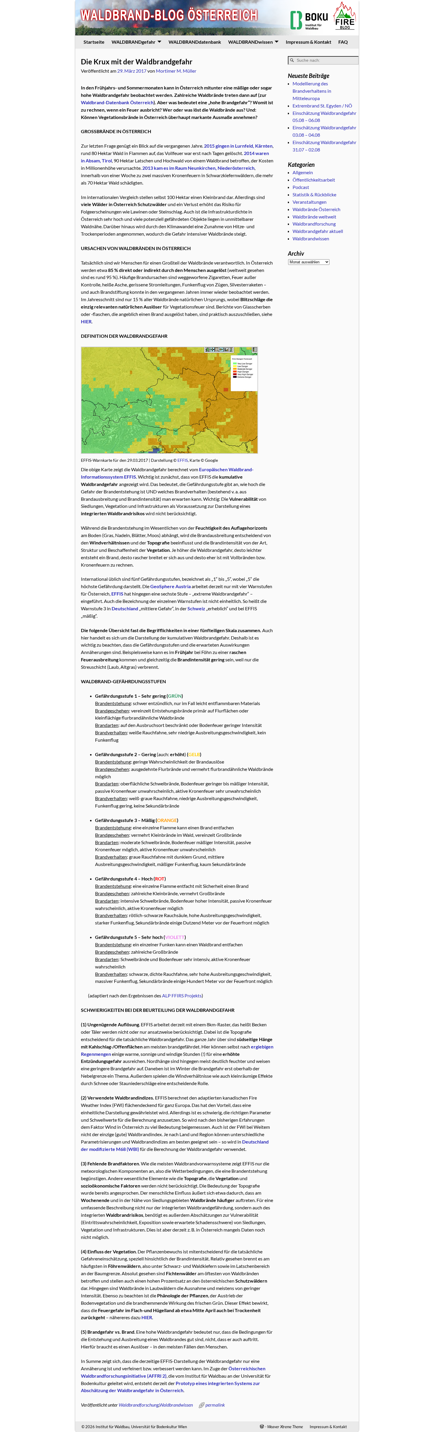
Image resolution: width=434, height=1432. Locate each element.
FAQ (343, 42)
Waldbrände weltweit (314, 216)
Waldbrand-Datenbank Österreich (117, 102)
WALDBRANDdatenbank (195, 42)
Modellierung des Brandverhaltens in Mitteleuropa (312, 91)
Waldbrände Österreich (316, 209)
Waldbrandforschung (139, 1404)
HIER (146, 1317)
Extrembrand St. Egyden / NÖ (322, 105)
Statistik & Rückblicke (314, 194)
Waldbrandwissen (176, 1404)
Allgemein (303, 172)
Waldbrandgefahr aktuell (318, 231)
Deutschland (125, 608)
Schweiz (196, 608)
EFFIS (182, 460)
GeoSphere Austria (170, 586)
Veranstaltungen (310, 202)
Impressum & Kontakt (308, 42)
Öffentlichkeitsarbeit (314, 179)
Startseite (94, 42)
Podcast (301, 187)
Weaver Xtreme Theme (285, 1426)
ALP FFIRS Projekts (182, 995)
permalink (215, 1404)
